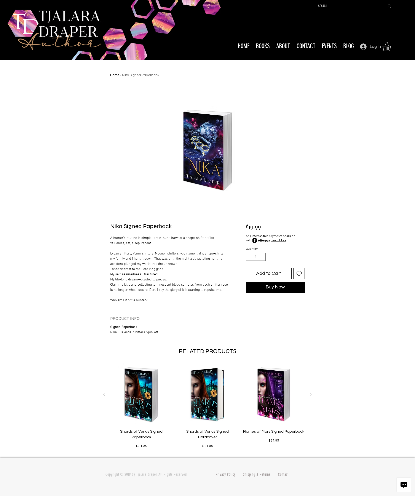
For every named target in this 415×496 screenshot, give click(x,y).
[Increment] (262, 257)
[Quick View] (141, 394)
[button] (391, 46)
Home (115, 75)
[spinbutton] (256, 257)
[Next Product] (310, 394)
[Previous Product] (104, 394)
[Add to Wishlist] (299, 273)
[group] (207, 408)
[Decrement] (249, 257)
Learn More (278, 240)
